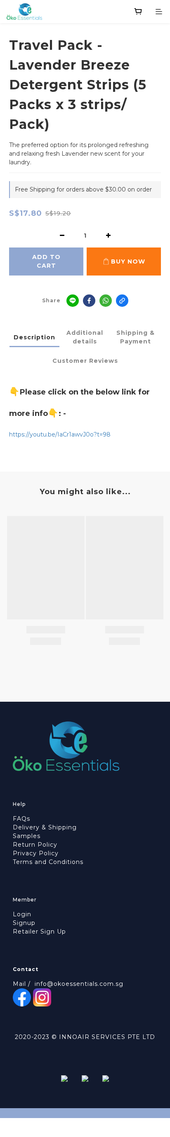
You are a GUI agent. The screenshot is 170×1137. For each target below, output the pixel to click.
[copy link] (122, 300)
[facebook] (89, 300)
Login (22, 914)
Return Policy (35, 844)
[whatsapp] (105, 300)
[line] (72, 300)
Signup (24, 923)
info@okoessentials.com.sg (79, 984)
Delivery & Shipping (45, 827)
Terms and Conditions (48, 862)
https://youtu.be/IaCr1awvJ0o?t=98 (60, 434)
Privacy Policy (36, 853)
